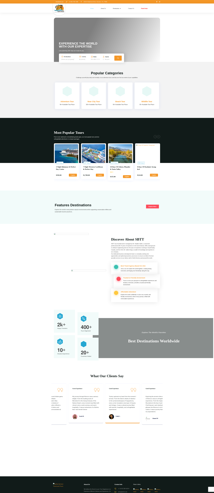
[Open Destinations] (120, 9)
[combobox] (69, 59)
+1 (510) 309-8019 (123, 488)
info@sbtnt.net (59, 1)
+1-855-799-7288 (73, 1)
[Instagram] (159, 1)
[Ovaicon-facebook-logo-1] (156, 1)
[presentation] (155, 136)
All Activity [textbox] (82, 59)
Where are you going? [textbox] (67, 59)
